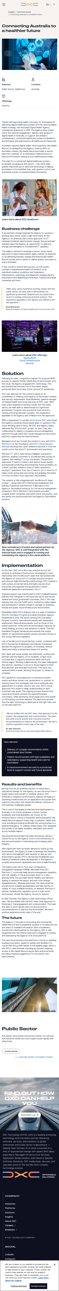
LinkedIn (9, 1254)
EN (47, 4)
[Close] (55, 1265)
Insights (9, 1217)
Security (29, 363)
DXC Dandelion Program (16, 615)
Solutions (10, 1212)
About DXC (10, 1221)
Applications (29, 357)
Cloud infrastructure (29, 360)
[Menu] (4, 4)
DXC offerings (39, 355)
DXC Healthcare (30, 219)
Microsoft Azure (33, 420)
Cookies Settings (19, 1286)
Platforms (10, 1208)
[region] (29, 1275)
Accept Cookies (38, 1286)
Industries (10, 1204)
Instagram (10, 1259)
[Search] (54, 4)
